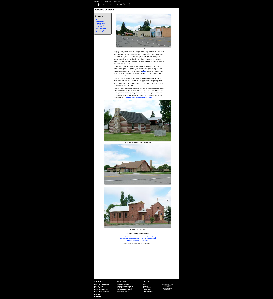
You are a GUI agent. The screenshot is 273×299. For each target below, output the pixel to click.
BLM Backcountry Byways (124, 289)
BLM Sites (99, 26)
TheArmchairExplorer (167, 288)
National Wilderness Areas (101, 291)
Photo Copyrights (148, 291)
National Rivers (98, 287)
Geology (126, 4)
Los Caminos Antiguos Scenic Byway (130, 238)
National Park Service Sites (101, 284)
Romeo (144, 71)
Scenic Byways (112, 4)
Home (96, 4)
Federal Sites (102, 4)
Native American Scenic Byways (126, 287)
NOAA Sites (97, 296)
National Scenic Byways (123, 284)
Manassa (132, 237)
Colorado (98, 19)
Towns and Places (101, 31)
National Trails (98, 293)
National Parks (100, 21)
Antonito (121, 237)
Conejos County (151, 237)
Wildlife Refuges (100, 25)
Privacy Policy (147, 289)
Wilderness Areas (101, 28)
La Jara (127, 237)
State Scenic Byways (123, 291)
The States (120, 4)
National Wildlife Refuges (101, 289)
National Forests (100, 23)
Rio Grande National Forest (148, 238)
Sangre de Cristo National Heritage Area (137, 240)
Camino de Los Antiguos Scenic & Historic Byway (139, 97)
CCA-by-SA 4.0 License (145, 243)
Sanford (144, 237)
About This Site (147, 287)
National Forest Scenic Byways (125, 286)
